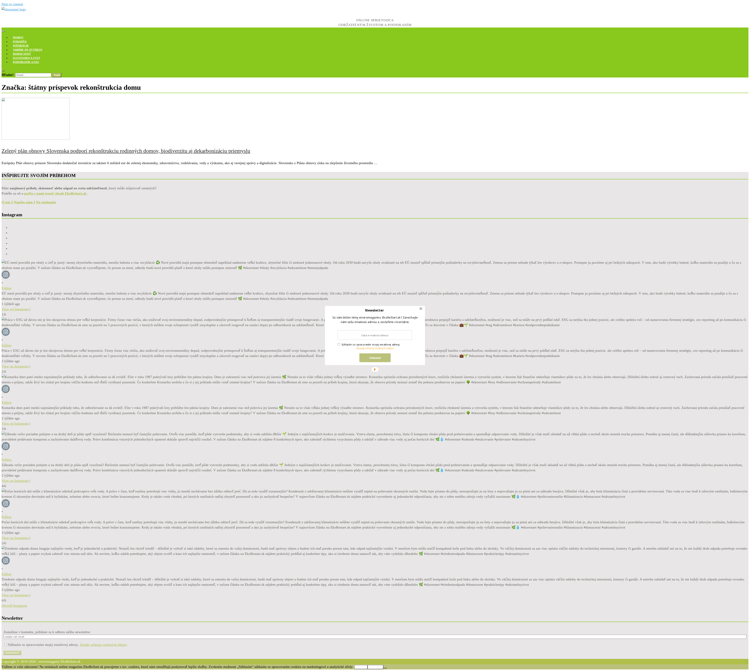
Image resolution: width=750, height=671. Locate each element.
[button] (374, 310)
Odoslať (375, 358)
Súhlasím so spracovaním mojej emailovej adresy (370, 344)
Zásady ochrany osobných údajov (375, 348)
